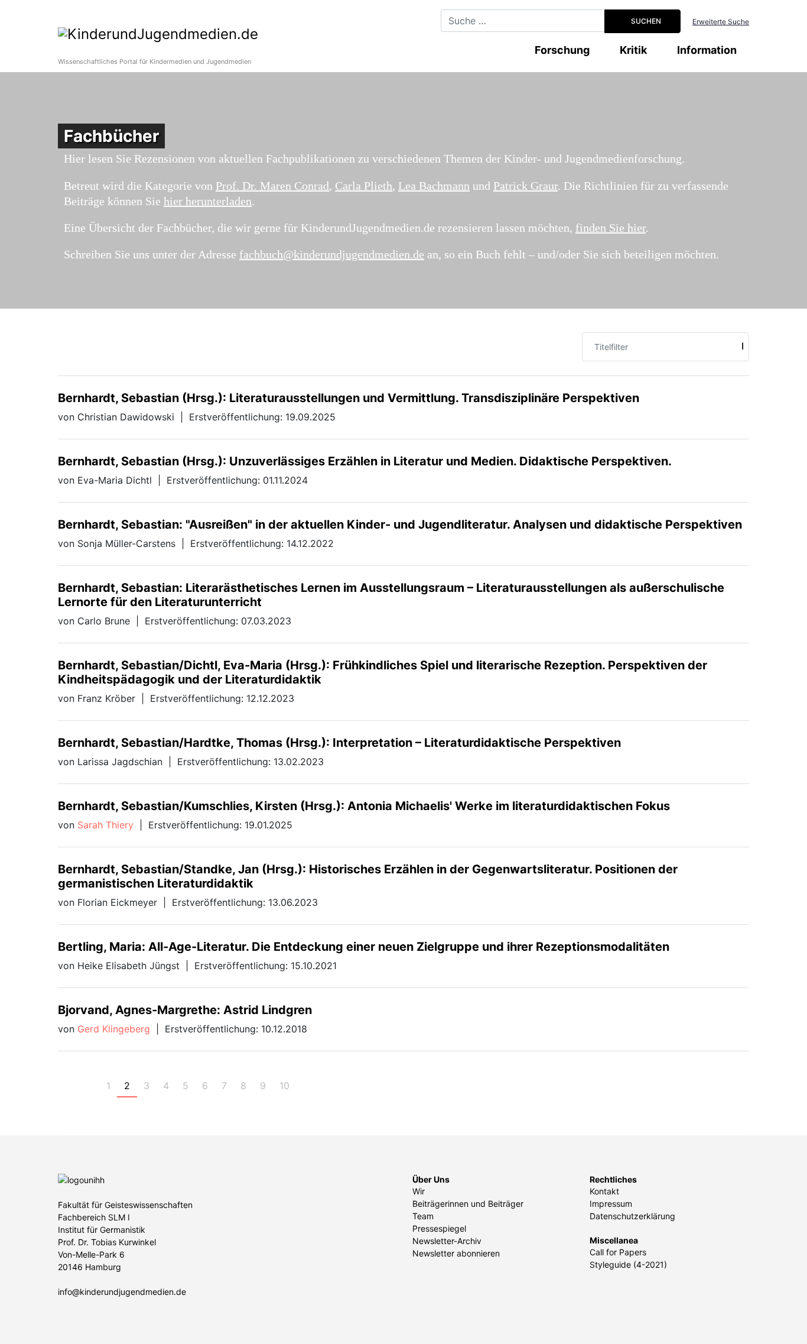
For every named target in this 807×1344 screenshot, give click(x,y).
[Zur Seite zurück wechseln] (89, 1085)
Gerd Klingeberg (113, 1029)
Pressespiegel (439, 1228)
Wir (418, 1191)
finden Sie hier (610, 227)
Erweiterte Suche (720, 21)
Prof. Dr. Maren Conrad (272, 185)
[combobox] (523, 20)
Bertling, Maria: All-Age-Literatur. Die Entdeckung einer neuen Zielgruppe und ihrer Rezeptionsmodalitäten (363, 947)
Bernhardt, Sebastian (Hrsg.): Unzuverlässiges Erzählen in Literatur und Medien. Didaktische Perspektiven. (365, 461)
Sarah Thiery (105, 825)
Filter (742, 346)
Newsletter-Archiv (446, 1241)
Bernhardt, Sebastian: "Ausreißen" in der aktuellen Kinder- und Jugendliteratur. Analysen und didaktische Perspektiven (400, 524)
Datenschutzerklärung (632, 1216)
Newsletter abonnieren (456, 1253)
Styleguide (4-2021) (628, 1264)
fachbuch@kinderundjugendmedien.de (331, 254)
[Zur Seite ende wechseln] (327, 1085)
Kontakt (604, 1191)
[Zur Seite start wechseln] (68, 1085)
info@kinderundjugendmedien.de (122, 1292)
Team (423, 1216)
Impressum (611, 1204)
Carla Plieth (363, 185)
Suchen (645, 21)
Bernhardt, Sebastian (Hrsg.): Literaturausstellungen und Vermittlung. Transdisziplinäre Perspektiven (348, 398)
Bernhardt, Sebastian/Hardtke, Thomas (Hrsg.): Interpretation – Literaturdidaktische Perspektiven (339, 743)
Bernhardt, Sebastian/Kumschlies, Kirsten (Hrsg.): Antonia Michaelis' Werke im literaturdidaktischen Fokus (364, 806)
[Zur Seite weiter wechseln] (306, 1085)
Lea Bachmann (434, 185)
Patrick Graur (525, 185)
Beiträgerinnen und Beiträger (467, 1204)
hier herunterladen (208, 201)
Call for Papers (618, 1252)
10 (284, 1086)
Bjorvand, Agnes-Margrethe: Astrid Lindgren (185, 1010)
